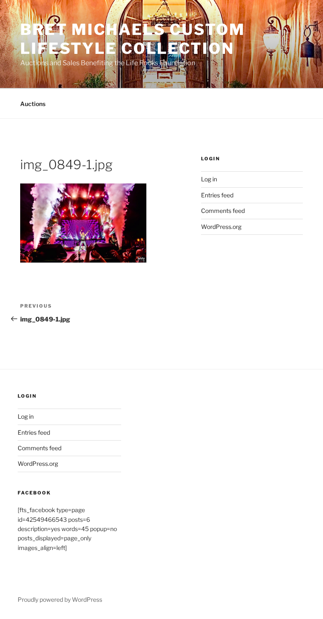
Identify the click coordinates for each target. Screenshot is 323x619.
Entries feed (217, 195)
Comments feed (223, 210)
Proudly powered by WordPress (60, 599)
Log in (209, 179)
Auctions (32, 103)
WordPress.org (221, 226)
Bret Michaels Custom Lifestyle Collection (132, 39)
